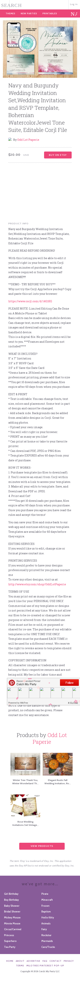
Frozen (45, 905)
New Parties (29, 13)
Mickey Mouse (12, 917)
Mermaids (47, 940)
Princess (9, 935)
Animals (45, 923)
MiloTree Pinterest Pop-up (45, 965)
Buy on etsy (58, 154)
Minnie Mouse (12, 923)
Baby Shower (11, 905)
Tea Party (9, 946)
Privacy (69, 961)
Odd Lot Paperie (28, 140)
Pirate (44, 893)
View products (42, 845)
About (20, 961)
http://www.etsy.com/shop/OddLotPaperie (37, 584)
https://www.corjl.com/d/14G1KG (30, 301)
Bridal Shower (12, 911)
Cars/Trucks (48, 946)
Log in (74, 4)
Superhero (10, 940)
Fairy (44, 929)
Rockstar (46, 935)
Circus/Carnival (12, 929)
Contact (56, 961)
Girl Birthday (11, 893)
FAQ (45, 961)
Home (10, 961)
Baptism (46, 911)
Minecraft (47, 899)
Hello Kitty (47, 917)
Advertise (33, 961)
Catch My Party (40, 4)
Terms (20, 965)
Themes (10, 13)
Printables (50, 13)
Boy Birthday (11, 899)
